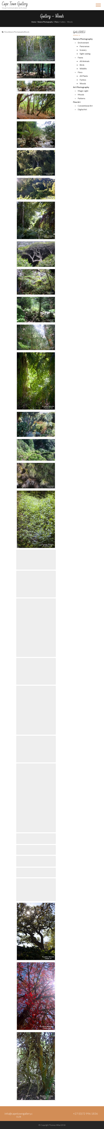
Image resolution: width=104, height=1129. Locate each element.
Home (33, 22)
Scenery (83, 50)
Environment (83, 42)
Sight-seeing (85, 53)
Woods (26, 32)
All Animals (84, 61)
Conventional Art (85, 105)
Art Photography (81, 87)
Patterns (81, 98)
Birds (82, 65)
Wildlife (83, 68)
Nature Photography (45, 22)
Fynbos (83, 80)
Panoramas (84, 46)
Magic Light (83, 91)
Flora (56, 22)
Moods (81, 94)
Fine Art (77, 102)
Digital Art (82, 109)
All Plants (84, 76)
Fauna (80, 57)
